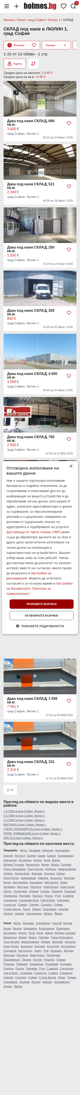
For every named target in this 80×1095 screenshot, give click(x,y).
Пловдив (57, 891)
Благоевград (66, 855)
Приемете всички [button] (41, 604)
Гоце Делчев (35, 869)
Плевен (45, 891)
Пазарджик (20, 891)
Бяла (47, 860)
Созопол (46, 904)
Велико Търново (14, 864)
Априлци (47, 850)
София (58, 904)
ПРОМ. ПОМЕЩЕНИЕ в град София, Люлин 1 (32, 833)
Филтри (16, 45)
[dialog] (40, 547)
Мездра (69, 950)
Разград (37, 896)
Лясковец (9, 887)
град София (36, 20)
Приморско (11, 896)
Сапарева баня (29, 900)
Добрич (8, 873)
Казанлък (56, 878)
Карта (18, 63)
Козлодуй (53, 946)
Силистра (10, 904)
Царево (19, 913)
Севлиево (63, 900)
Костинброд (20, 882)
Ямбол (58, 913)
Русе (58, 896)
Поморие (70, 891)
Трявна (36, 909)
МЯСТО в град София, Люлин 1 (23, 838)
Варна (56, 860)
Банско (51, 855)
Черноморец (34, 913)
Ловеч (64, 882)
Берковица (30, 928)
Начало (9, 20)
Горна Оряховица (15, 869)
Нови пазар (67, 887)
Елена (61, 873)
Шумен (48, 913)
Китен (7, 882)
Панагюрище (12, 959)
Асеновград (62, 850)
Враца (55, 864)
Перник (33, 891)
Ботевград (25, 860)
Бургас (38, 860)
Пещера (49, 959)
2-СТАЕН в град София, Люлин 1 (24, 815)
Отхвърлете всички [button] (41, 615)
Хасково (63, 909)
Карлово (69, 878)
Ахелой (8, 855)
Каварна (43, 878)
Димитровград (67, 869)
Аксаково (34, 850)
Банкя (41, 855)
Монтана (22, 887)
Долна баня (22, 873)
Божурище (10, 860)
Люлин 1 (54, 20)
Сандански (10, 900)
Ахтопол (20, 855)
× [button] (70, 466)
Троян (26, 909)
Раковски (31, 968)
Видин (45, 864)
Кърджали (36, 882)
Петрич (37, 959)
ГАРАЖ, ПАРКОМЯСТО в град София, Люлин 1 (33, 829)
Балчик (31, 855)
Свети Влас (47, 900)
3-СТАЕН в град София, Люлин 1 (24, 820)
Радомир (25, 896)
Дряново (36, 873)
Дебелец (50, 869)
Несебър (36, 887)
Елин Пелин (11, 878)
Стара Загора (12, 909)
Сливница (66, 973)
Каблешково (28, 878)
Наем (21, 20)
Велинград (33, 864)
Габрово (66, 864)
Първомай (51, 964)
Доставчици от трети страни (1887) (33, 532)
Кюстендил (51, 882)
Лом (45, 950)
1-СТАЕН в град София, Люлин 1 (24, 811)
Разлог (48, 896)
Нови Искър (50, 887)
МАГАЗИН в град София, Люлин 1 (25, 824)
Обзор (8, 891)
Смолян (34, 904)
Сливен (22, 904)
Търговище (50, 909)
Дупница (49, 873)
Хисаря (8, 913)
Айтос (23, 850)
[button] (40, 626)
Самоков (68, 896)
